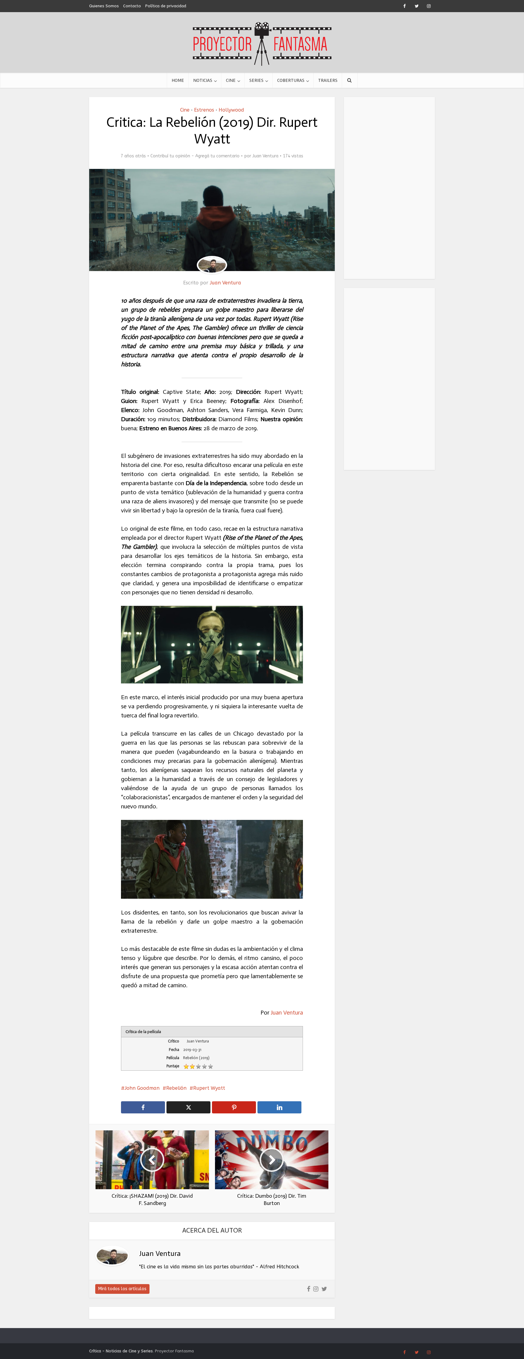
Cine (231, 80)
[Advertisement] (389, 188)
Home (178, 80)
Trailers (328, 80)
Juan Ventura (265, 156)
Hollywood (231, 110)
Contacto (132, 6)
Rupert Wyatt (209, 1088)
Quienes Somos (104, 6)
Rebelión (176, 1088)
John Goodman (142, 1088)
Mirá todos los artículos (122, 1288)
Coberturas (290, 80)
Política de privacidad (165, 6)
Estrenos (204, 110)
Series (256, 80)
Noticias (202, 80)
